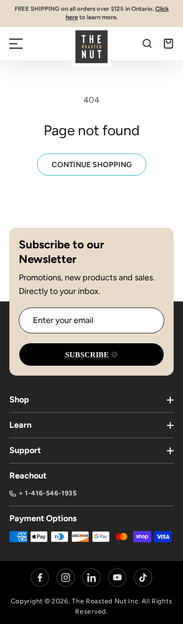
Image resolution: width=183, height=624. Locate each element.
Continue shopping (92, 164)
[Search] (147, 44)
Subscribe (87, 355)
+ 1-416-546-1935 (48, 493)
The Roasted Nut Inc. (106, 601)
